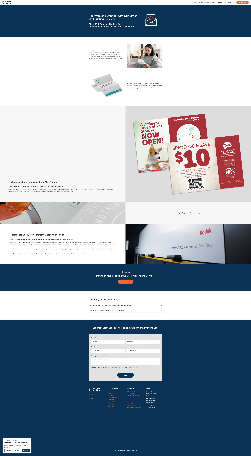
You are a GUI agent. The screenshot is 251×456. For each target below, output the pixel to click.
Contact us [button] (125, 282)
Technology (111, 401)
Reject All (17, 450)
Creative (111, 395)
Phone (129, 347)
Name (93, 338)
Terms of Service (131, 367)
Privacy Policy (120, 367)
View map (148, 395)
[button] (89, 394)
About (201, 2)
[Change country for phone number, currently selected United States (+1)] (127, 351)
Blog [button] (213, 2)
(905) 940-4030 (131, 392)
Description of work (98, 356)
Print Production (113, 397)
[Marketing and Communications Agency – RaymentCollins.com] (6, 2)
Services (207, 2)
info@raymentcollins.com (133, 395)
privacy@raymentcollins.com (134, 407)
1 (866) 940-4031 (131, 393)
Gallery (220, 2)
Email (93, 347)
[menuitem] (195, 2)
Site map (91, 398)
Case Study (110, 404)
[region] (17, 445)
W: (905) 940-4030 (131, 405)
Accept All (25, 450)
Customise (8, 450)
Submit (125, 375)
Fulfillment (111, 399)
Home (195, 2)
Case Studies (227, 2)
